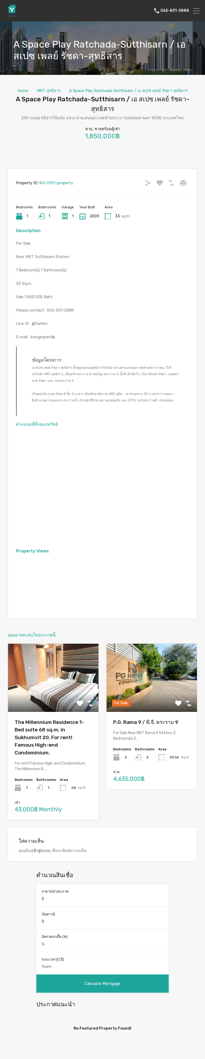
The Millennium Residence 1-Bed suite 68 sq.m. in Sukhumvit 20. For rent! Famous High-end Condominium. (49, 737)
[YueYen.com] (12, 15)
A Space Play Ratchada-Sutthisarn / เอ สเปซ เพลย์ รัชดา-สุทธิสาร (128, 90)
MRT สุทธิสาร (49, 90)
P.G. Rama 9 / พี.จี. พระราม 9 (145, 722)
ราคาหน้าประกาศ (55, 891)
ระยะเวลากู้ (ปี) (53, 959)
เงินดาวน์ (48, 914)
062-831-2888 (174, 11)
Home (22, 90)
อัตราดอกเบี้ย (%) (55, 937)
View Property (53, 698)
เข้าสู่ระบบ (41, 850)
